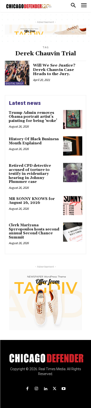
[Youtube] (63, 389)
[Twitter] (54, 389)
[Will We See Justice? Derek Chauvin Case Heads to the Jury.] (17, 73)
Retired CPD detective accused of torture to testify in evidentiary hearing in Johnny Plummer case (30, 173)
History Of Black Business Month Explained (34, 141)
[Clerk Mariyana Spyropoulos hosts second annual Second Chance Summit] (72, 232)
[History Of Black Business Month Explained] (72, 146)
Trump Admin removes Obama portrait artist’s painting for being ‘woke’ (33, 116)
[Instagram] (36, 389)
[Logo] (45, 358)
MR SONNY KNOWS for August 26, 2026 (32, 201)
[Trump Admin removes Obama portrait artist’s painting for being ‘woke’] (72, 119)
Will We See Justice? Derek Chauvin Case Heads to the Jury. (54, 69)
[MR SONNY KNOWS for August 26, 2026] (72, 205)
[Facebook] (27, 389)
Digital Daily (14, 83)
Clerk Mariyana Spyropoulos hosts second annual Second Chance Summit (34, 231)
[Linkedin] (45, 389)
